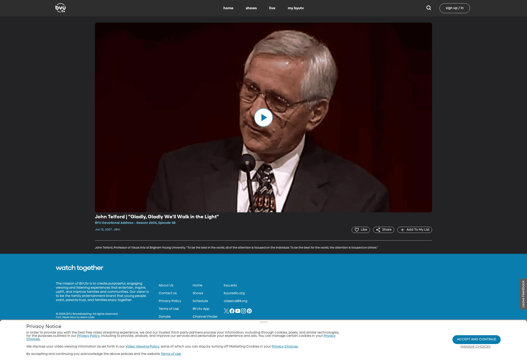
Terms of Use (169, 309)
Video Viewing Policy (142, 346)
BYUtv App (201, 309)
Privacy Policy (170, 301)
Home (197, 285)
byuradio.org (234, 293)
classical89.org (235, 301)
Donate (165, 317)
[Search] (428, 8)
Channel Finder (205, 317)
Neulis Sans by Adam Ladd (78, 317)
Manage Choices (476, 347)
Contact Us (168, 293)
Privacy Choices (285, 346)
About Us (166, 285)
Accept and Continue (476, 339)
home (228, 8)
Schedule (200, 301)
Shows (198, 293)
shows (251, 8)
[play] (263, 117)
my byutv (296, 8)
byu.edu (230, 285)
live (272, 8)
